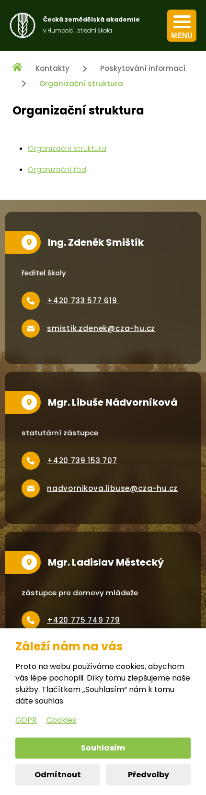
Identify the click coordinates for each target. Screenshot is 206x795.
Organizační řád (57, 169)
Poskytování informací (142, 68)
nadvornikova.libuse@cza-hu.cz (112, 488)
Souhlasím (103, 747)
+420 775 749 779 (83, 620)
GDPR (26, 720)
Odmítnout (57, 774)
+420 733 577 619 (83, 300)
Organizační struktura (81, 84)
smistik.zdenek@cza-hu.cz (101, 328)
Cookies (61, 720)
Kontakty (52, 68)
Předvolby (148, 774)
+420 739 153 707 (82, 460)
